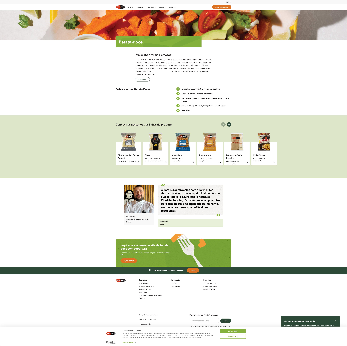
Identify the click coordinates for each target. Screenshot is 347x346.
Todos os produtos (209, 283)
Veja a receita (129, 260)
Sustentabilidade (145, 289)
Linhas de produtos (210, 286)
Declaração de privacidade (147, 319)
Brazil (227, 2)
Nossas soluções (209, 289)
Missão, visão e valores (146, 286)
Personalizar (232, 336)
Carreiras (142, 298)
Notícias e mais (176, 286)
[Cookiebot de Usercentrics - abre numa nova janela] (111, 342)
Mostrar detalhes (128, 342)
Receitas (174, 283)
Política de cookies (145, 324)
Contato (193, 270)
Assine (225, 321)
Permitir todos (232, 331)
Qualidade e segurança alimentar (150, 295)
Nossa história (143, 283)
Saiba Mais (143, 79)
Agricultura (143, 292)
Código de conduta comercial (148, 315)
